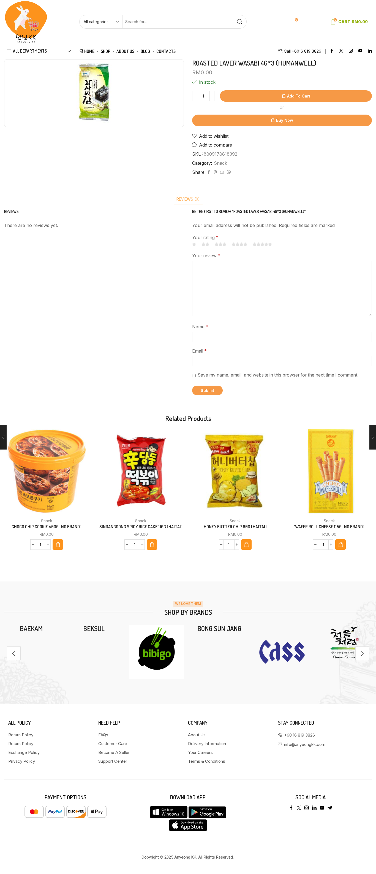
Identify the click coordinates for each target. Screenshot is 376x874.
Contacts (166, 51)
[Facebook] (332, 51)
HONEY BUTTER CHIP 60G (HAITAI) (235, 526)
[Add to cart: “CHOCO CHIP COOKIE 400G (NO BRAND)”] (58, 544)
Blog (145, 51)
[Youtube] (360, 51)
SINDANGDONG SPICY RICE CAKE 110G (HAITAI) (140, 526)
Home (89, 51)
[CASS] (282, 652)
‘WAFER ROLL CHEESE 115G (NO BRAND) (329, 526)
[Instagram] (351, 51)
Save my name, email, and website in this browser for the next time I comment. (278, 375)
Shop (105, 51)
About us (125, 51)
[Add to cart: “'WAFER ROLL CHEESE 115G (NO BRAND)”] (340, 544)
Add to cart (298, 96)
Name (200, 326)
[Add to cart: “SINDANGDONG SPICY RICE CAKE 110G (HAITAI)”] (152, 544)
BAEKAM (31, 628)
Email (199, 351)
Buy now (284, 120)
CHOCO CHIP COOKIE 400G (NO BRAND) (46, 526)
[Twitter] (341, 51)
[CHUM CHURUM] (344, 642)
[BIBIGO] (156, 652)
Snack (220, 163)
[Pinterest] (215, 172)
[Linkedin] (370, 51)
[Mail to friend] (222, 172)
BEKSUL (94, 628)
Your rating (205, 237)
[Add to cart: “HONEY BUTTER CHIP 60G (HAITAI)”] (246, 544)
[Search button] (239, 21)
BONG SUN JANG (219, 628)
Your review (206, 255)
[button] (14, 653)
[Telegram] (330, 808)
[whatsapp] (228, 172)
